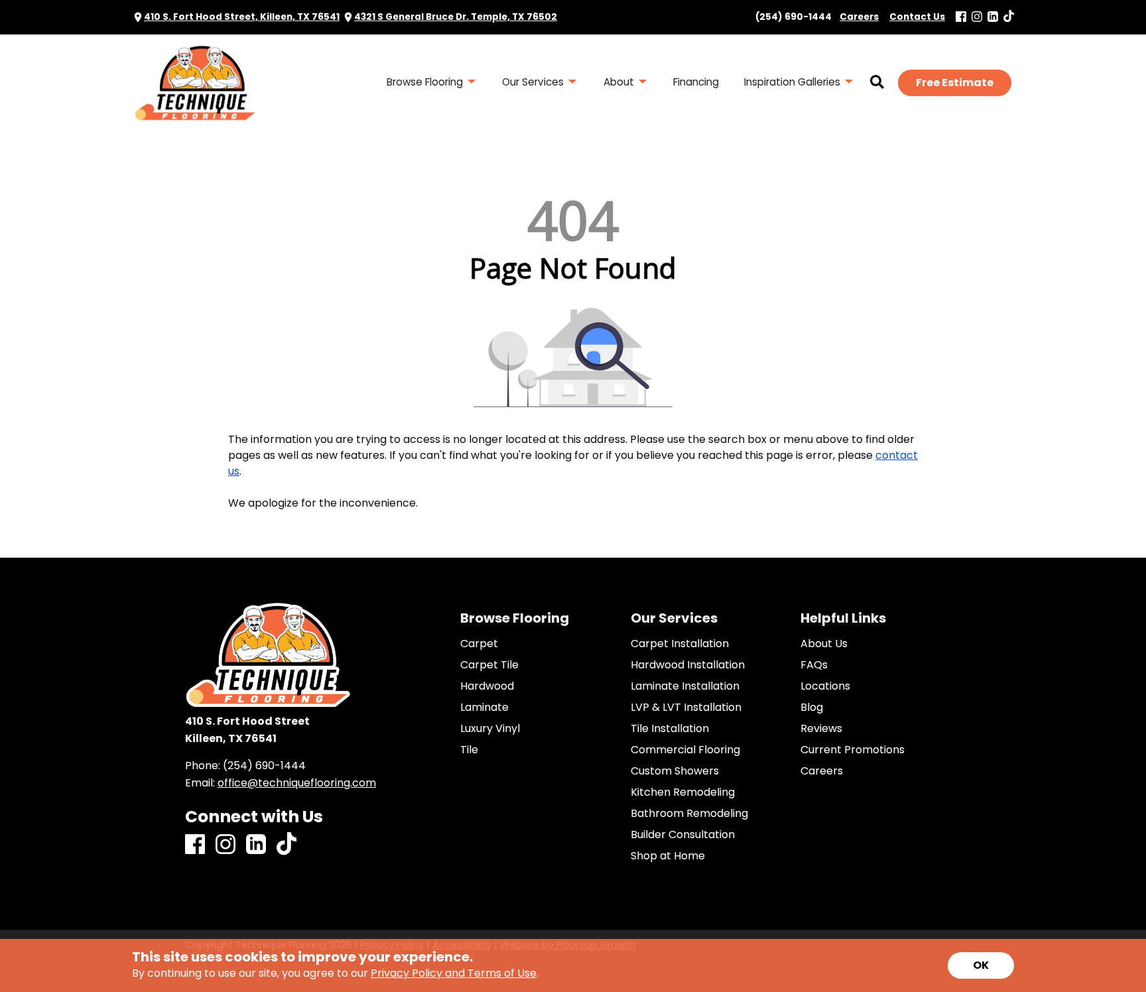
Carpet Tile (489, 665)
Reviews (821, 728)
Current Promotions (852, 750)
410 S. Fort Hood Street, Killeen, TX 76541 (242, 17)
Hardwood (487, 686)
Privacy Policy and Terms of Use (454, 973)
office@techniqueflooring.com (297, 782)
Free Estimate (954, 82)
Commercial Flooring (685, 750)
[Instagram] (977, 17)
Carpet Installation (680, 644)
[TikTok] (1008, 17)
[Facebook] (961, 17)
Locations (825, 686)
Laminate (484, 707)
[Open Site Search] (877, 83)
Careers (821, 771)
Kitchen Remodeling (683, 792)
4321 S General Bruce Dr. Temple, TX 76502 (455, 17)
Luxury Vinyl (490, 728)
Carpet (479, 644)
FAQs (814, 665)
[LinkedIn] (992, 17)
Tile (469, 750)
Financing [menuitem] (696, 82)
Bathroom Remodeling (689, 813)
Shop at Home (668, 856)
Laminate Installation (685, 686)
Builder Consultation (683, 835)
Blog (811, 707)
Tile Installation (670, 728)
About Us (824, 644)
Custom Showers (675, 771)
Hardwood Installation (688, 665)
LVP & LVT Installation (686, 707)
